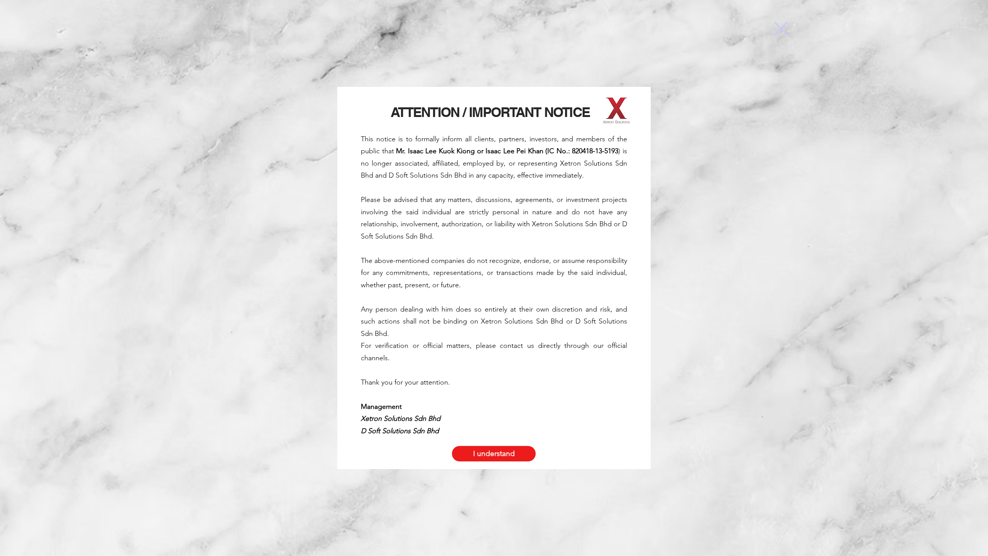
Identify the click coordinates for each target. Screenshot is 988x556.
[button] (781, 28)
